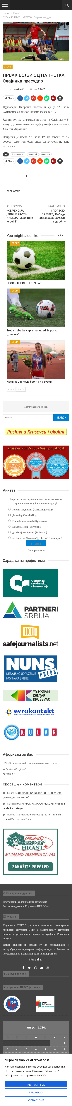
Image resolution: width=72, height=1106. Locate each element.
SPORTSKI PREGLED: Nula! (24, 283)
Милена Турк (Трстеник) (26, 526)
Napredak (33, 154)
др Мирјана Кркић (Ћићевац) (29, 532)
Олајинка (45, 154)
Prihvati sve (36, 1084)
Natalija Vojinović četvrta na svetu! (29, 381)
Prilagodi (36, 1092)
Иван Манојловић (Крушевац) (30, 520)
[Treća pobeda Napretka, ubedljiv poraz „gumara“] (36, 308)
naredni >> (9, 773)
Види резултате (36, 550)
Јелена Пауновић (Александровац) (32, 509)
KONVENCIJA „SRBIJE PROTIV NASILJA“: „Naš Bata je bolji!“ (19, 216)
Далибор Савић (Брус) (25, 515)
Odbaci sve (36, 1100)
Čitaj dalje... (36, 959)
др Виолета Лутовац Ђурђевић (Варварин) (37, 537)
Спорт (7, 66)
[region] (36, 1080)
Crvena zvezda (18, 154)
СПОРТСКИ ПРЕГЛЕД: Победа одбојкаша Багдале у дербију (52, 216)
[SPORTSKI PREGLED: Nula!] (36, 260)
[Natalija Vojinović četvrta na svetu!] (36, 359)
